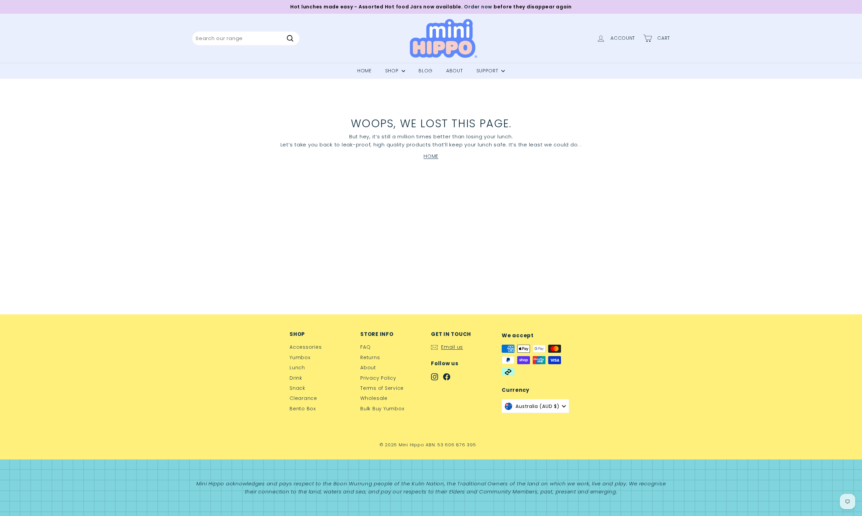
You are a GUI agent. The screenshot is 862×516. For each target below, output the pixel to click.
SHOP (392, 70)
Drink (296, 378)
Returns (370, 357)
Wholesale (374, 398)
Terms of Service (382, 388)
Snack (297, 388)
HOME (431, 156)
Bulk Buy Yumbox (382, 408)
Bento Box (303, 408)
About (368, 367)
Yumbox (300, 357)
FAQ (365, 347)
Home (364, 70)
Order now (478, 6)
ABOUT (454, 70)
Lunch (297, 367)
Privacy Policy (378, 378)
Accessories (306, 347)
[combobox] (246, 38)
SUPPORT (488, 70)
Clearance (303, 398)
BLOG (426, 70)
